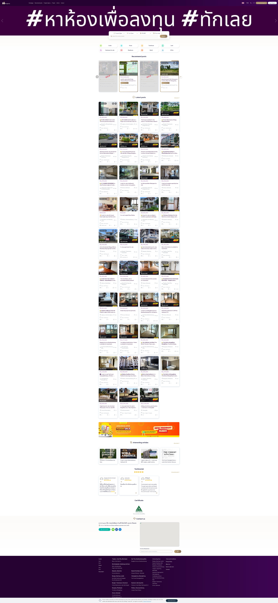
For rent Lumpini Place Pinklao (127, 215)
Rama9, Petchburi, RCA (136, 570)
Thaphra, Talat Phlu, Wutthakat (119, 559)
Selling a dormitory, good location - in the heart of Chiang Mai (149, 406)
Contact (62, 3)
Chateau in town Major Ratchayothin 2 (139, 585)
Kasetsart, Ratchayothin (137, 582)
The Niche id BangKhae (117, 590)
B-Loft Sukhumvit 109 (117, 580)
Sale (100, 561)
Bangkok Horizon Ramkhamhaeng (139, 561)
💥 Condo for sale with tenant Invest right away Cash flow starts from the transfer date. (108, 216)
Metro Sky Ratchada (116, 566)
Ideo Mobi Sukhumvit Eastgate (119, 578)
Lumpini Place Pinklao (136, 590)
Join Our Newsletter (144, 548)
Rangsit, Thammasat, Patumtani (120, 582)
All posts (176, 97)
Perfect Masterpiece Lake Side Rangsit (120, 585)
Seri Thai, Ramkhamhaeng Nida (138, 559)
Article (58, 3)
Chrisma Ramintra (116, 573)
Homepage (31, 3)
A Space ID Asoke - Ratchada (137, 573)
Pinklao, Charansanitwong (137, 587)
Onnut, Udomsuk (116, 593)
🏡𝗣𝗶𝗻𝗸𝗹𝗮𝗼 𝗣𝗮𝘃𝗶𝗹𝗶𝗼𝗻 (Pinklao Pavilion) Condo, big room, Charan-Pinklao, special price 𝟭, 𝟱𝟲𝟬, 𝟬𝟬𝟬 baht (128, 375)
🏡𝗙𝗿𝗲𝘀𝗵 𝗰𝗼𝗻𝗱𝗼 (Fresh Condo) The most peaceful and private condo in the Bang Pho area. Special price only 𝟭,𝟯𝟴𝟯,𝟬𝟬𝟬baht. (108, 120)
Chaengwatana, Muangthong (138, 576)
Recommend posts (38, 3)
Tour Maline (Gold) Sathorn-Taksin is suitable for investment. (128, 343)
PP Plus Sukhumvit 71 (117, 597)
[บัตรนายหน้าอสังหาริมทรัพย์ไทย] (139, 509)
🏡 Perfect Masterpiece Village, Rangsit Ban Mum (169, 120)
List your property (261, 3)
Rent (100, 563)
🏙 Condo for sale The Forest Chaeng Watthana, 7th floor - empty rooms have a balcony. (107, 375)
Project (53, 3)
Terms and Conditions (171, 559)
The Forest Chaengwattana (137, 578)
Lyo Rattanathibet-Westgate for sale (149, 184)
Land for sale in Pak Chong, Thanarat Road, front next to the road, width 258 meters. (129, 80)
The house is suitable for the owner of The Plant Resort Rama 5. (149, 120)
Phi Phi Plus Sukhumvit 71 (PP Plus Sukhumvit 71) (169, 311)
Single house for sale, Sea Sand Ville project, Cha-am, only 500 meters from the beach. (107, 406)
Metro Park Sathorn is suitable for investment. (170, 247)
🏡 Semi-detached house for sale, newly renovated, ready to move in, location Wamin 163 (149, 247)
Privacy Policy (169, 561)
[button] (275, 20)
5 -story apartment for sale (126, 247)
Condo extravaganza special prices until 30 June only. (170, 184)
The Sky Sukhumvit (116, 595)
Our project (101, 571)
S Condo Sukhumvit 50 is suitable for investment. (149, 279)
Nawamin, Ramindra (117, 570)
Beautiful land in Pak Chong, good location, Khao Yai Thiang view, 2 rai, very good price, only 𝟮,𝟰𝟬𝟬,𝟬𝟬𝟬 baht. (170, 80)
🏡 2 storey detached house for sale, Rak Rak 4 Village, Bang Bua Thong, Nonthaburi (128, 152)
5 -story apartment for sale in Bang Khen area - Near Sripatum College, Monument (128, 406)
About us (168, 564)
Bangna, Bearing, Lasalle (118, 576)
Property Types (47, 3)
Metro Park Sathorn (116, 561)
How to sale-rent (170, 566)
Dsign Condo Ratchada (117, 568)
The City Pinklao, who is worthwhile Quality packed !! (127, 279)
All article (176, 443)
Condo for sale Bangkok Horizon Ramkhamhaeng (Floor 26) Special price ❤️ (149, 311)
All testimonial (174, 472)
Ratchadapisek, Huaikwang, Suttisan (121, 564)
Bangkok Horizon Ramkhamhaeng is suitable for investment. (108, 343)
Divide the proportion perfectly (127, 310)
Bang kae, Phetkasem (117, 587)
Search (163, 36)
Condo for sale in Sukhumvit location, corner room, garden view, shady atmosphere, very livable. (127, 184)
